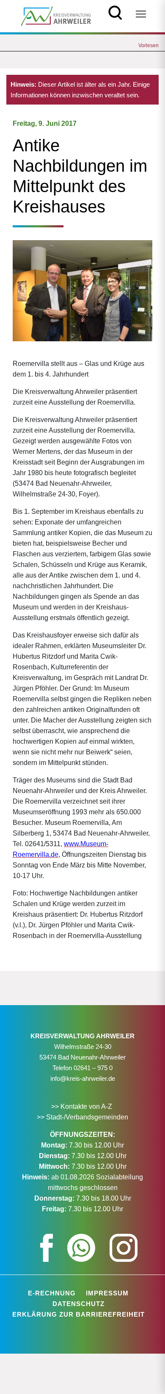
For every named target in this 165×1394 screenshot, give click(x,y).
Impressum (107, 1293)
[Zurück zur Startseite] (56, 15)
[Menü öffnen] (141, 14)
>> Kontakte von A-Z (82, 1106)
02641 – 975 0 (93, 1067)
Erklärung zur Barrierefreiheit (78, 1314)
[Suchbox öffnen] (115, 11)
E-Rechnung (52, 1293)
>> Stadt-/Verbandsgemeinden (82, 1117)
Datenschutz (78, 1303)
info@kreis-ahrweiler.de (82, 1078)
